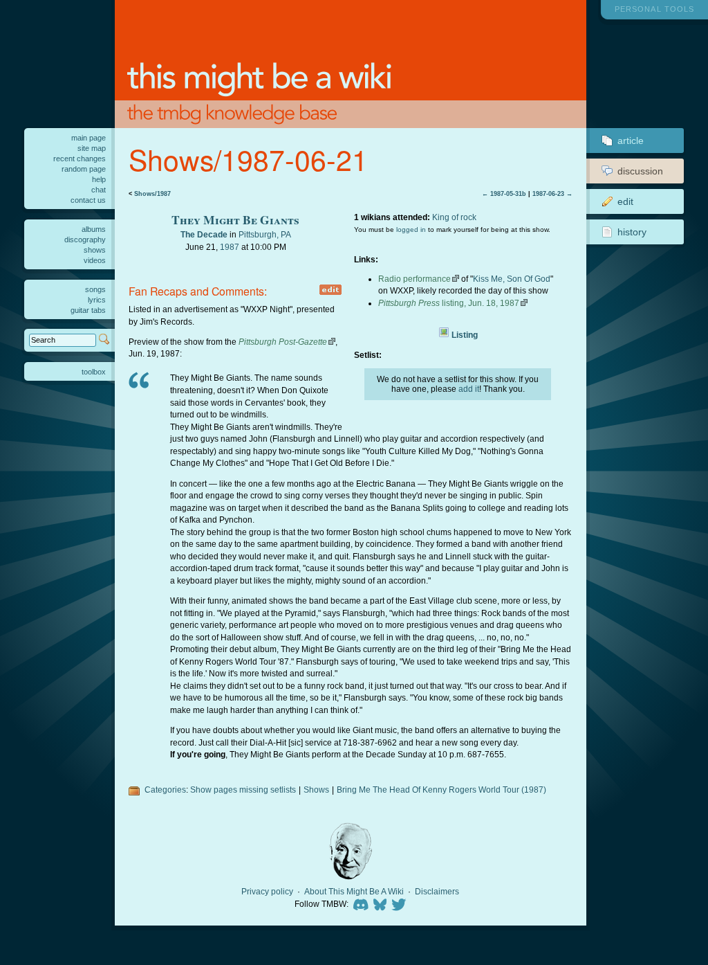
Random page (84, 169)
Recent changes (79, 158)
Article (630, 140)
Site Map (91, 148)
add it (468, 388)
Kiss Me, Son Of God (511, 278)
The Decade (203, 234)
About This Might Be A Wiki (354, 891)
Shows (316, 789)
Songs (95, 289)
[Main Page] (351, 64)
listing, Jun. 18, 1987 (448, 302)
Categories (165, 789)
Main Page (88, 138)
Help (99, 179)
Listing (464, 334)
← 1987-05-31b (504, 193)
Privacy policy (267, 891)
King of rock (454, 217)
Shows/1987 (152, 193)
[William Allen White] (350, 851)
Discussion (640, 171)
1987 (229, 246)
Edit (625, 201)
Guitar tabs (88, 310)
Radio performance (414, 278)
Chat (98, 190)
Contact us (88, 200)
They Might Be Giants (235, 219)
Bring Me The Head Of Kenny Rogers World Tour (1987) (441, 789)
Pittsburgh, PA (265, 234)
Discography (85, 239)
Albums (94, 229)
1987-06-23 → (552, 193)
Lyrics (97, 300)
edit (330, 290)
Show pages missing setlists (243, 789)
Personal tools (654, 9)
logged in (411, 229)
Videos (95, 260)
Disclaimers (437, 891)
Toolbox (94, 372)
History (631, 231)
